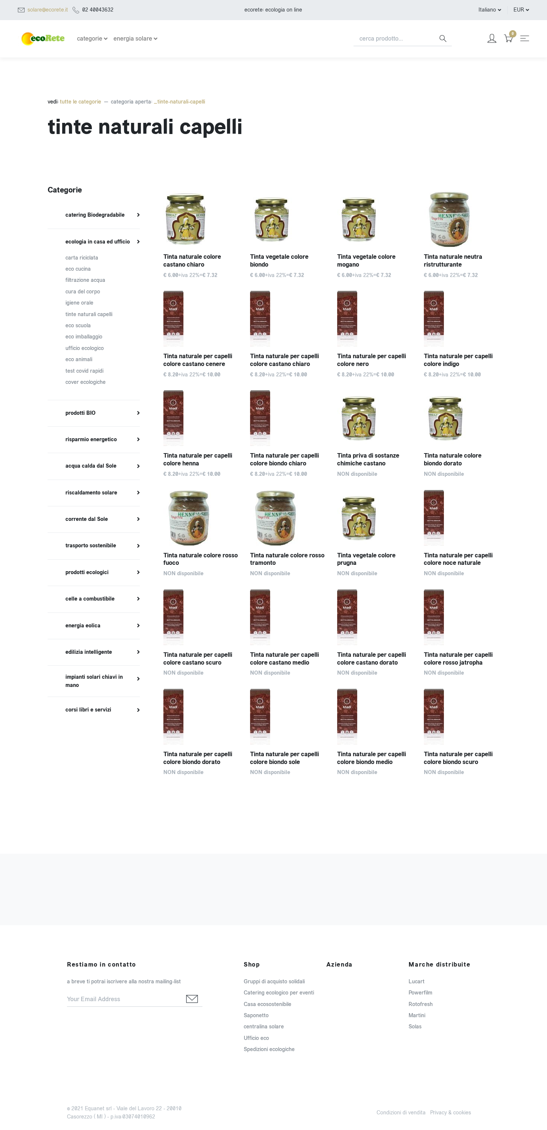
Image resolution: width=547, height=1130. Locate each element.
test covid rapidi (84, 371)
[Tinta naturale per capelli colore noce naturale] (461, 518)
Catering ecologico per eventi (279, 992)
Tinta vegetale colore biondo (279, 260)
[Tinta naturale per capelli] (375, 219)
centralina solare (264, 1026)
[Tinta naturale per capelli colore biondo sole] (288, 717)
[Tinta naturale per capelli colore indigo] (461, 319)
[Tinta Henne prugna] (375, 518)
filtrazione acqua (85, 280)
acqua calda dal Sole (90, 466)
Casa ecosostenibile (267, 1004)
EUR (519, 9)
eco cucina (78, 269)
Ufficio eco (256, 1038)
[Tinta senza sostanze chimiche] (288, 219)
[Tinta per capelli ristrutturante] (461, 219)
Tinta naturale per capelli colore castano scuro (197, 658)
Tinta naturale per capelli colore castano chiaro (284, 360)
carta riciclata (81, 257)
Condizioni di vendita (401, 1112)
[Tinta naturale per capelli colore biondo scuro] (461, 717)
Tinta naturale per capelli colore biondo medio (371, 758)
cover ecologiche (85, 382)
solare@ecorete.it (48, 9)
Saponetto (256, 1015)
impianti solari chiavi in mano (94, 681)
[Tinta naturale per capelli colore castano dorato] (375, 617)
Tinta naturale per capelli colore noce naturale (458, 559)
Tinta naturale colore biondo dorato (453, 459)
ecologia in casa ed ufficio (97, 242)
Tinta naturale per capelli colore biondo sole (284, 758)
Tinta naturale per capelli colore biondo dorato (197, 758)
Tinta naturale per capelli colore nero (371, 360)
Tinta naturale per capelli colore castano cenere (197, 360)
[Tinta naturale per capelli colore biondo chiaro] (288, 418)
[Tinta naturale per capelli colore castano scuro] (201, 617)
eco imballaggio (83, 336)
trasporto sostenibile (90, 546)
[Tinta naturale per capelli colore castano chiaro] (288, 319)
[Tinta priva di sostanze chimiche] (201, 219)
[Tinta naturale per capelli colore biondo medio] (375, 717)
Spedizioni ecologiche (269, 1049)
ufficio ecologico (84, 348)
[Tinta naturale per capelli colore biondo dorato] (201, 717)
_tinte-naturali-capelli (179, 101)
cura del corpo (82, 291)
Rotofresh (421, 1004)
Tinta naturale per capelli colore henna (197, 459)
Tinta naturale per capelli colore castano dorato (371, 658)
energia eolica (82, 626)
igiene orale (79, 302)
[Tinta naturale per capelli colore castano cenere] (201, 319)
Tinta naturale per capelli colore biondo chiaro (284, 459)
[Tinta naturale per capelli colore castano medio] (288, 617)
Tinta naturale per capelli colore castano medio (284, 658)
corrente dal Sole (86, 519)
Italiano (487, 9)
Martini (417, 1015)
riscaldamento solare (91, 493)
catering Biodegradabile (95, 215)
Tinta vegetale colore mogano (366, 260)
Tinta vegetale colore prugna (366, 559)
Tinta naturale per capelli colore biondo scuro (458, 758)
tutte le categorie (79, 101)
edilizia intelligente (88, 652)
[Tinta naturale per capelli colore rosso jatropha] (461, 617)
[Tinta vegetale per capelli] (375, 418)
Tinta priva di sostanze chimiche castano (368, 459)
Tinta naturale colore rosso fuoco (200, 559)
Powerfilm (420, 992)
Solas (415, 1026)
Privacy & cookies (450, 1112)
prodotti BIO (80, 413)
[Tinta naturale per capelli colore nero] (375, 319)
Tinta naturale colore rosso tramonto (287, 559)
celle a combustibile (90, 599)
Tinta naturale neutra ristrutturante (453, 260)
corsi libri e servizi (88, 710)
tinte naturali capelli (88, 314)
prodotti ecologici (87, 572)
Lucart (417, 981)
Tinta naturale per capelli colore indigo (458, 360)
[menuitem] (94, 215)
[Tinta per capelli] (288, 518)
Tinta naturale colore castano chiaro (192, 260)
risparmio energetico (91, 439)
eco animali (78, 359)
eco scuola (78, 325)
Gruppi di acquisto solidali (274, 981)
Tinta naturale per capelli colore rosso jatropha (458, 658)
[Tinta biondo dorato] (461, 418)
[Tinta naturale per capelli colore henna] (201, 418)
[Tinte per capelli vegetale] (201, 518)
